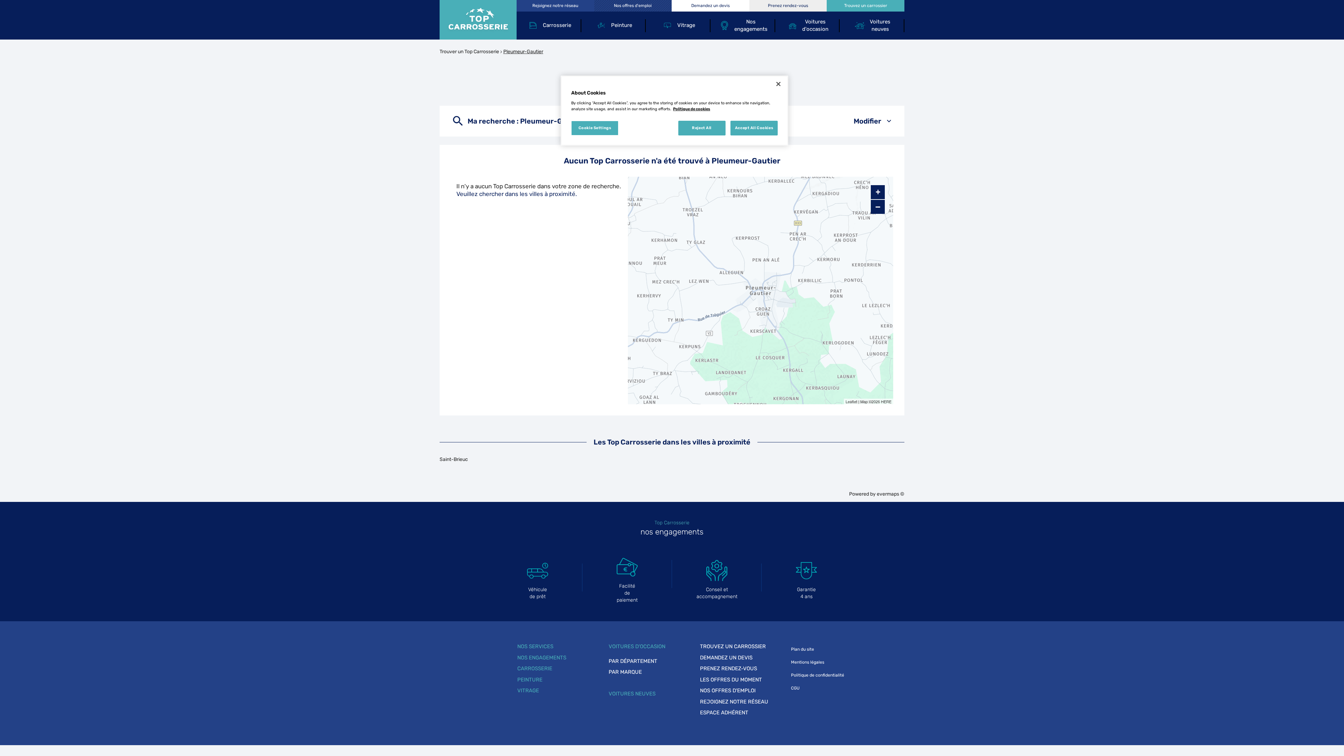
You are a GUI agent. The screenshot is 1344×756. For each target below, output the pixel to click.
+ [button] (878, 192)
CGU (795, 688)
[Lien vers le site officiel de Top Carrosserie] (478, 20)
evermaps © (890, 494)
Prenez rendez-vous (728, 668)
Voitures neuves (632, 694)
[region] (674, 111)
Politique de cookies (691, 108)
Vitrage (528, 690)
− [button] (877, 207)
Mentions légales (807, 662)
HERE (886, 401)
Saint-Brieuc (454, 459)
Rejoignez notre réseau (734, 702)
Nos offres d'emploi (728, 690)
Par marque (625, 672)
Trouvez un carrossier (733, 646)
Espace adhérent (724, 712)
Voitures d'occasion (637, 646)
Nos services (535, 646)
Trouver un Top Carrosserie (469, 52)
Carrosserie (534, 668)
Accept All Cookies (754, 127)
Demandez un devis (726, 657)
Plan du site (802, 649)
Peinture (529, 680)
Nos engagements (541, 657)
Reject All (702, 127)
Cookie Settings (595, 127)
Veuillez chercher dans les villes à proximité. (516, 193)
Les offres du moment (731, 680)
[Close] (778, 84)
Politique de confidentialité (817, 675)
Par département (633, 661)
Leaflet (851, 401)
